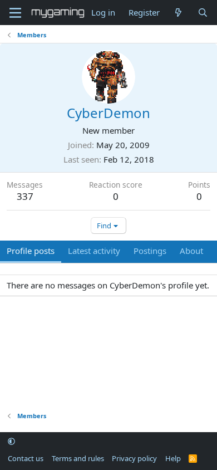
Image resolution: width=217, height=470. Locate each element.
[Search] (203, 12)
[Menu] (15, 13)
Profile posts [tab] (31, 250)
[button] (11, 441)
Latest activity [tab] (94, 250)
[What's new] (178, 12)
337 (25, 196)
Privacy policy (134, 458)
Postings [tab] (150, 250)
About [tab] (191, 250)
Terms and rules (78, 458)
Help (173, 458)
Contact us (25, 458)
